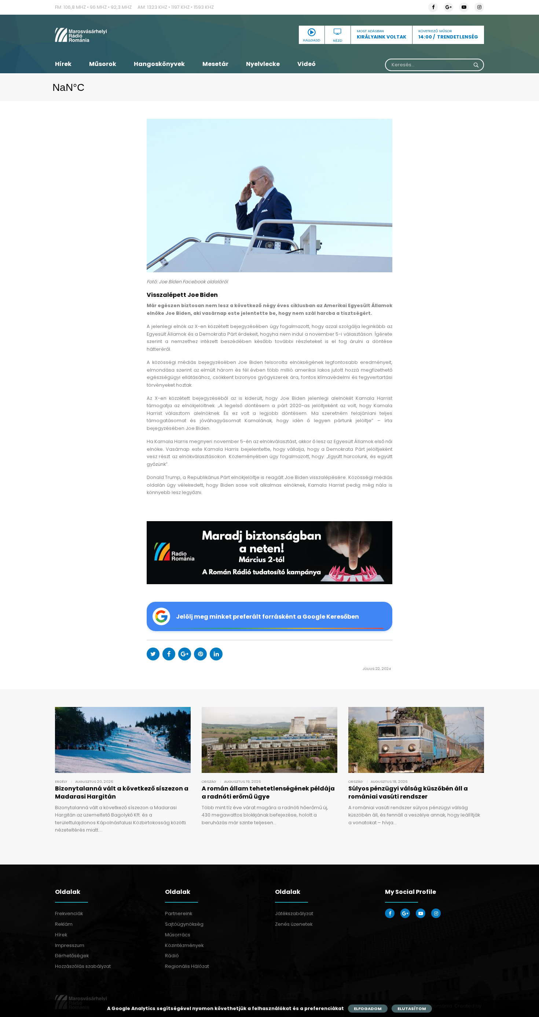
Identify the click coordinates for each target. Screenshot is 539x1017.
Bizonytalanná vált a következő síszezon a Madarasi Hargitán (121, 792)
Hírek (63, 64)
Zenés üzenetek (293, 924)
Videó (306, 64)
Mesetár (215, 64)
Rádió (172, 955)
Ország (209, 781)
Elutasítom (411, 1009)
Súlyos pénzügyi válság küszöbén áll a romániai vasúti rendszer (408, 792)
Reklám (64, 924)
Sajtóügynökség (184, 924)
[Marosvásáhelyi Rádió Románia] (123, 35)
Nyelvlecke (263, 64)
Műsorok (102, 64)
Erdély (61, 781)
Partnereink (178, 913)
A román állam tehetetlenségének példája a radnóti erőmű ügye (268, 792)
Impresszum (69, 945)
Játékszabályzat (294, 913)
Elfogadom (368, 1009)
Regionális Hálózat (187, 966)
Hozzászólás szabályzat (83, 966)
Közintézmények (184, 945)
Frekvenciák (69, 913)
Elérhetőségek (72, 955)
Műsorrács (177, 935)
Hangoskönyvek (159, 64)
